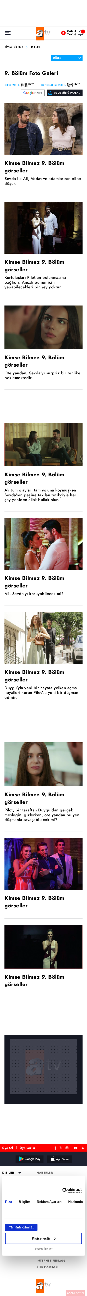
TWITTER (61, 1147)
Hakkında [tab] (75, 1202)
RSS (83, 1147)
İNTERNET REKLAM (51, 1261)
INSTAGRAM (67, 1147)
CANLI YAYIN (75, 1293)
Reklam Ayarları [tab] (49, 1202)
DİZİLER (8, 1173)
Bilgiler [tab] (24, 1202)
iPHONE (59, 1159)
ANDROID (29, 1159)
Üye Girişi (27, 1147)
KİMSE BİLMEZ (13, 47)
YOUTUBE (75, 1147)
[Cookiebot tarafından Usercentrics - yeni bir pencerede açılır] (62, 1191)
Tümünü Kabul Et (21, 1227)
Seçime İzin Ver (43, 1248)
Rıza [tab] (8, 1202)
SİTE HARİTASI (47, 1267)
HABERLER (45, 1173)
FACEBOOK (55, 1147)
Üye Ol (7, 1147)
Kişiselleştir (41, 1238)
